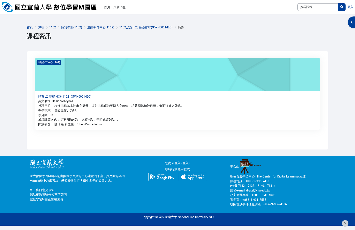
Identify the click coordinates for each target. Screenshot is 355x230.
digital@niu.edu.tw (258, 190)
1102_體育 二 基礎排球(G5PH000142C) (146, 27)
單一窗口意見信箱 (42, 190)
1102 (52, 27)
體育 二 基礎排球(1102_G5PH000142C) (64, 96)
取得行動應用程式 (177, 169)
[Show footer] (345, 223)
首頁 (30, 27)
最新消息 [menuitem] (119, 7)
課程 (41, 27)
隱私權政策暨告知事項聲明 (48, 194)
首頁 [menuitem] (107, 7)
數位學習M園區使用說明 (46, 199)
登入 (350, 7)
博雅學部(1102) (71, 27)
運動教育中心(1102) (100, 27)
